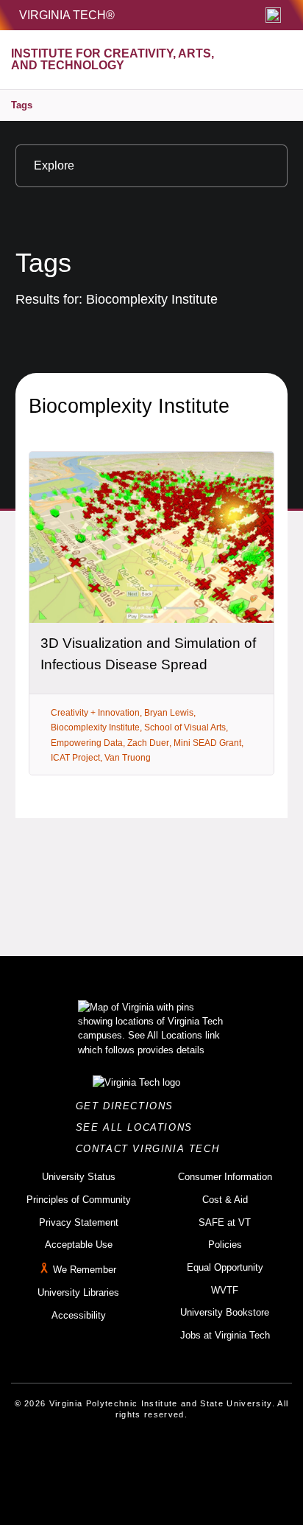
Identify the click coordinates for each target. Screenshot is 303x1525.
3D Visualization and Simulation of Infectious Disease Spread (148, 653)
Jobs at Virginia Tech (225, 1335)
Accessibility (78, 1315)
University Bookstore (224, 1312)
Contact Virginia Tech (152, 1148)
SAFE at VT (225, 1222)
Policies (225, 1244)
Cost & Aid (225, 1199)
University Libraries (78, 1292)
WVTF (224, 1290)
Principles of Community (78, 1199)
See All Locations (138, 1127)
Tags (21, 105)
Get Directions (129, 1106)
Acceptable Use (79, 1244)
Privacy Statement (78, 1222)
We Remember (84, 1269)
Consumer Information (225, 1176)
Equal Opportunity (225, 1267)
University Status (78, 1176)
